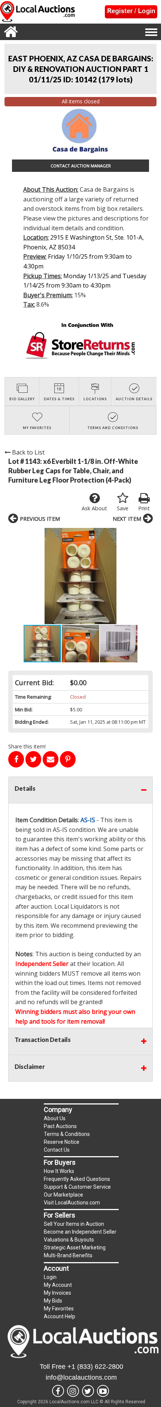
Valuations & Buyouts (69, 1240)
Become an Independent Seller (80, 1232)
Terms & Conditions (67, 1134)
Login (50, 1277)
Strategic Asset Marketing (75, 1248)
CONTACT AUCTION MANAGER (81, 165)
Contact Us (57, 1150)
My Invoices (57, 1293)
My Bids (53, 1301)
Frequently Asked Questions (77, 1179)
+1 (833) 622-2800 (95, 1366)
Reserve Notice (61, 1142)
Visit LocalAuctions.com (72, 1203)
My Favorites (59, 1309)
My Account (58, 1285)
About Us (55, 1118)
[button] (80, 576)
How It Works (59, 1171)
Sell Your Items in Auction (74, 1224)
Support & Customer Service (77, 1187)
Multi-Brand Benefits (68, 1255)
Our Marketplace (63, 1195)
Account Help (59, 1316)
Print (144, 508)
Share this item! (27, 746)
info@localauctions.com (81, 1377)
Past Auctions (60, 1126)
